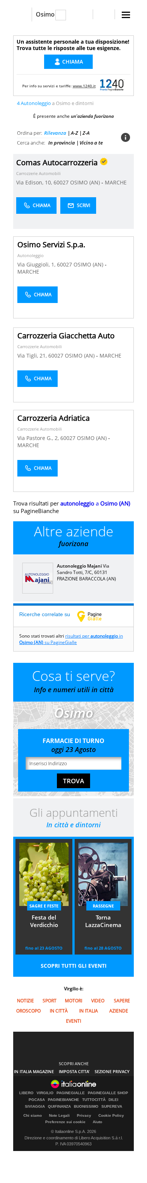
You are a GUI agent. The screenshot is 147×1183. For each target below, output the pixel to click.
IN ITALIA (88, 1011)
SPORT (50, 1000)
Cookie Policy (111, 1115)
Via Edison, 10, (35, 182)
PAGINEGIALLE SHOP (108, 1093)
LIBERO (26, 1093)
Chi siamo (32, 1115)
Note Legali (59, 1115)
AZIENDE (118, 1011)
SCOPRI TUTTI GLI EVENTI (74, 965)
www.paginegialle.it (95, 616)
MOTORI (73, 1000)
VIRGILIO (45, 1093)
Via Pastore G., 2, (38, 438)
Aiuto (97, 1122)
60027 (61, 182)
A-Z (74, 132)
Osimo (45, 14)
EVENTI (73, 1021)
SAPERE (122, 1000)
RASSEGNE (103, 906)
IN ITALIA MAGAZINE (34, 1071)
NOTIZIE (25, 1000)
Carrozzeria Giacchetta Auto (66, 335)
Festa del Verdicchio (44, 921)
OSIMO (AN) (85, 182)
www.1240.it (84, 85)
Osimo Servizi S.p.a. (51, 244)
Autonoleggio (30, 255)
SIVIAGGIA (35, 1106)
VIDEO (97, 1000)
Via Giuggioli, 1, (37, 264)
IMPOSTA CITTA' (74, 1071)
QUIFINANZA (59, 1106)
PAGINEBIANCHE (63, 1100)
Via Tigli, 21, (32, 355)
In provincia (61, 142)
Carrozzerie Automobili (38, 173)
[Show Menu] (126, 15)
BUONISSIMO (86, 1106)
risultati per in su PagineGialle (71, 639)
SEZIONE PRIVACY (112, 1071)
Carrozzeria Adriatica (53, 418)
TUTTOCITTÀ (94, 1100)
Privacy (84, 1115)
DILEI (113, 1100)
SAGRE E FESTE (43, 906)
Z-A (86, 132)
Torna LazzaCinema (103, 921)
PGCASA (37, 1100)
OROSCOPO (28, 1011)
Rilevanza (55, 132)
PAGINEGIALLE (71, 1093)
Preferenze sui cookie (65, 1122)
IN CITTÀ (59, 1011)
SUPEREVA (111, 1106)
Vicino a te (91, 142)
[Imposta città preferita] (22, 14)
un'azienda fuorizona (92, 116)
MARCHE (116, 182)
